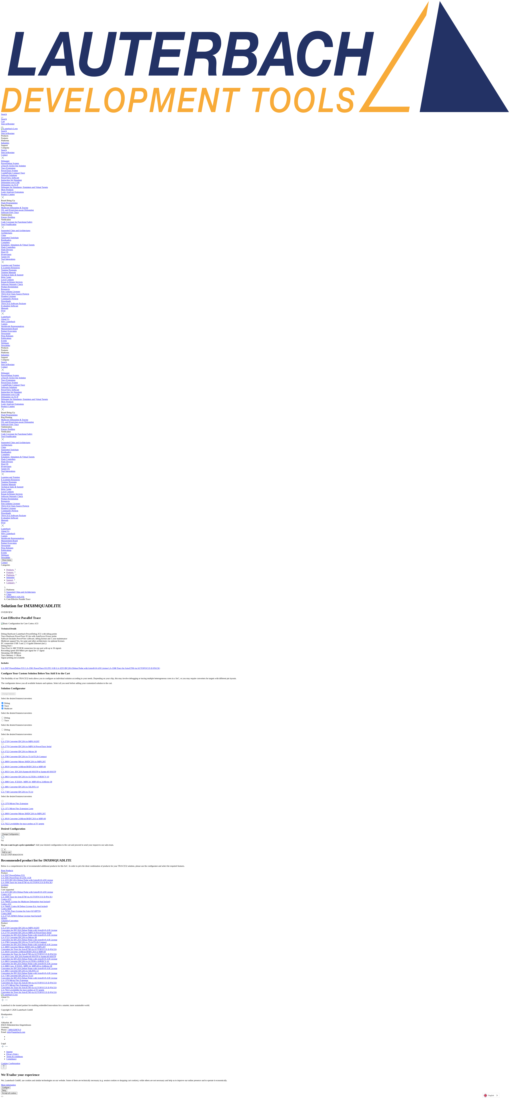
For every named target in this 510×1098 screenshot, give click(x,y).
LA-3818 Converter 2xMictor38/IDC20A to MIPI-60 (23, 767)
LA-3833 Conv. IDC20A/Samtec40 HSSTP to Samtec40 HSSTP (28, 772)
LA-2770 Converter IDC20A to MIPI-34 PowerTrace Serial (26, 746)
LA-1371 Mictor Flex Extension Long (17, 808)
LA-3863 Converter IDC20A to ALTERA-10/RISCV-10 (25, 777)
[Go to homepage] (255, 112)
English (491, 1095)
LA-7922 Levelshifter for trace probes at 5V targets (22, 824)
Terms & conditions (14, 1056)
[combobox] (490, 1095)
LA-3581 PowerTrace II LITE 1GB (40, 668)
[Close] (2, 1096)
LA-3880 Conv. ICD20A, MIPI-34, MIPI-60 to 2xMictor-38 (26, 782)
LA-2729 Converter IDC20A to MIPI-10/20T (20, 741)
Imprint (9, 1052)
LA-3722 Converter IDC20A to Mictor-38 (19, 751)
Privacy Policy (12, 1054)
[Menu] (2, 117)
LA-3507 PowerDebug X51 (13, 668)
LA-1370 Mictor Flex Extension (14, 803)
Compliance (11, 1059)
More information (8, 1085)
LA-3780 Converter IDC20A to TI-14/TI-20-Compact (24, 756)
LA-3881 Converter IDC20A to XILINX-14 (20, 787)
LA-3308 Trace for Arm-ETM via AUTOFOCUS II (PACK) (134, 668)
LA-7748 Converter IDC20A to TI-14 (17, 792)
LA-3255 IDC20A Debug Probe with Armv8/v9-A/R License (82, 668)
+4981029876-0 (14, 1030)
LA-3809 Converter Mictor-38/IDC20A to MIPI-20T (23, 761)
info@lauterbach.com (16, 1032)
